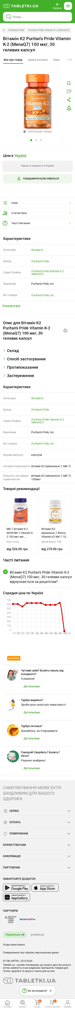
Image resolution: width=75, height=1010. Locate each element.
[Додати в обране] (69, 83)
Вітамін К (37, 250)
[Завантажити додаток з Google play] (16, 888)
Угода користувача (14, 944)
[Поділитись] (69, 100)
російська (37, 934)
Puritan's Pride (16, 30)
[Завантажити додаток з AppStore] (45, 888)
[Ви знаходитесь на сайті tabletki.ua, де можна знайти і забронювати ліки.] (21, 6)
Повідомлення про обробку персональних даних (31, 952)
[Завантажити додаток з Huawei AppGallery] (16, 897)
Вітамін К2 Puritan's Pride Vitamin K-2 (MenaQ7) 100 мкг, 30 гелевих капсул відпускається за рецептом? (41, 577)
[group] (37, 170)
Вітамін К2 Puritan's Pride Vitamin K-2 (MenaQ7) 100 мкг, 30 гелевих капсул (37, 44)
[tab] (13, 60)
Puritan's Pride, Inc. (43, 295)
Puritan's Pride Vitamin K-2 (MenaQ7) (49, 30)
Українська (12, 934)
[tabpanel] (37, 352)
